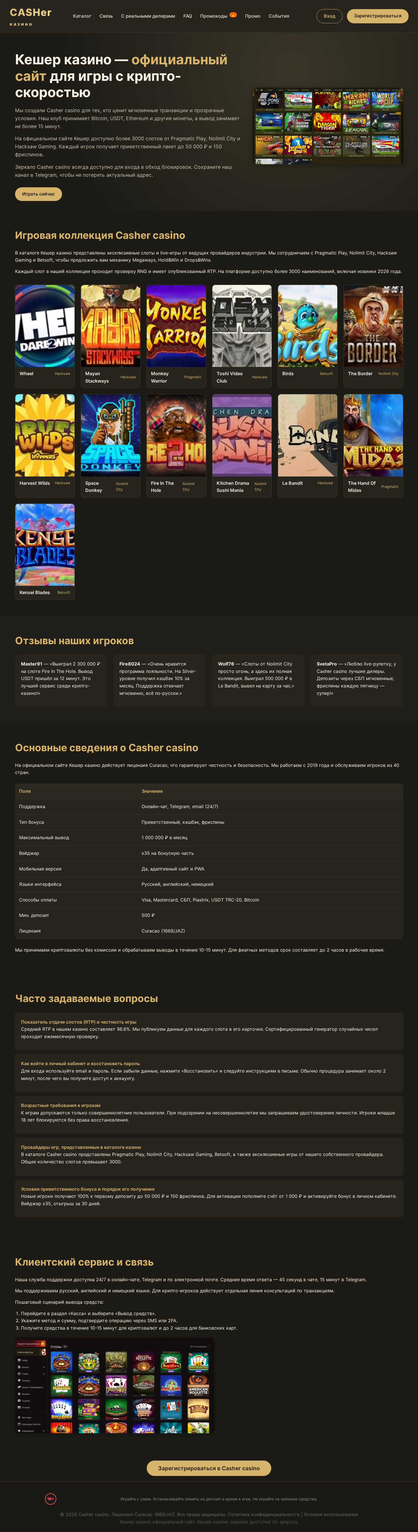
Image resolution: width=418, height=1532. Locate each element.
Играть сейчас (38, 194)
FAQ (187, 16)
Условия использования (331, 1514)
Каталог (82, 16)
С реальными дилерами (148, 16)
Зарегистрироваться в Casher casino (209, 1468)
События (279, 16)
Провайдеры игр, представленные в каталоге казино (81, 1147)
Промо (252, 16)
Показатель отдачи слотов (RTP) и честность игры (78, 1022)
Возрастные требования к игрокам (60, 1105)
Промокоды (217, 16)
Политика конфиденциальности (264, 1514)
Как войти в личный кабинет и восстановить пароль (80, 1063)
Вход (329, 16)
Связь (106, 16)
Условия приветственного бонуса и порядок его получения (87, 1189)
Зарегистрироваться (378, 16)
